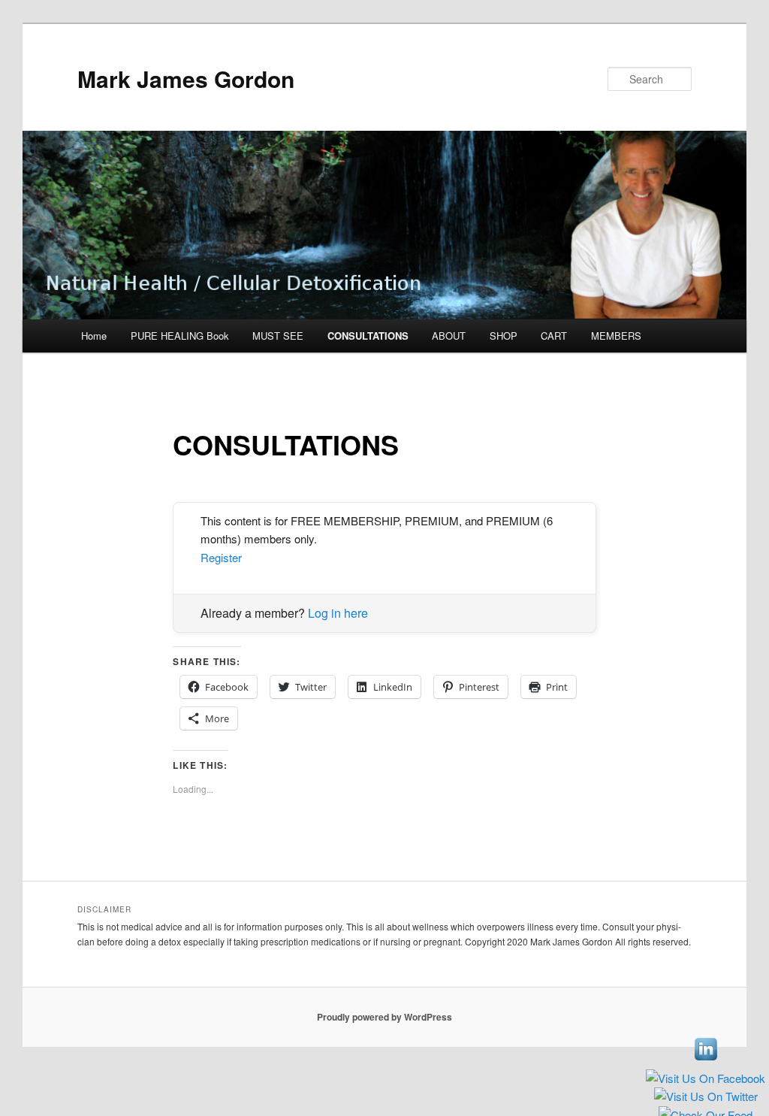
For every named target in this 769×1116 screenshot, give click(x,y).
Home (94, 335)
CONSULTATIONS (368, 335)
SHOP (503, 335)
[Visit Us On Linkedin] (705, 1061)
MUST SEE (277, 335)
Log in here (338, 613)
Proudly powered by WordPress (384, 1017)
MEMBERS (616, 335)
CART (554, 335)
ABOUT (449, 335)
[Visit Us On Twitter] (705, 1098)
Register (221, 557)
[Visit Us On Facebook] (705, 1080)
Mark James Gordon (185, 78)
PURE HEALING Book (180, 335)
